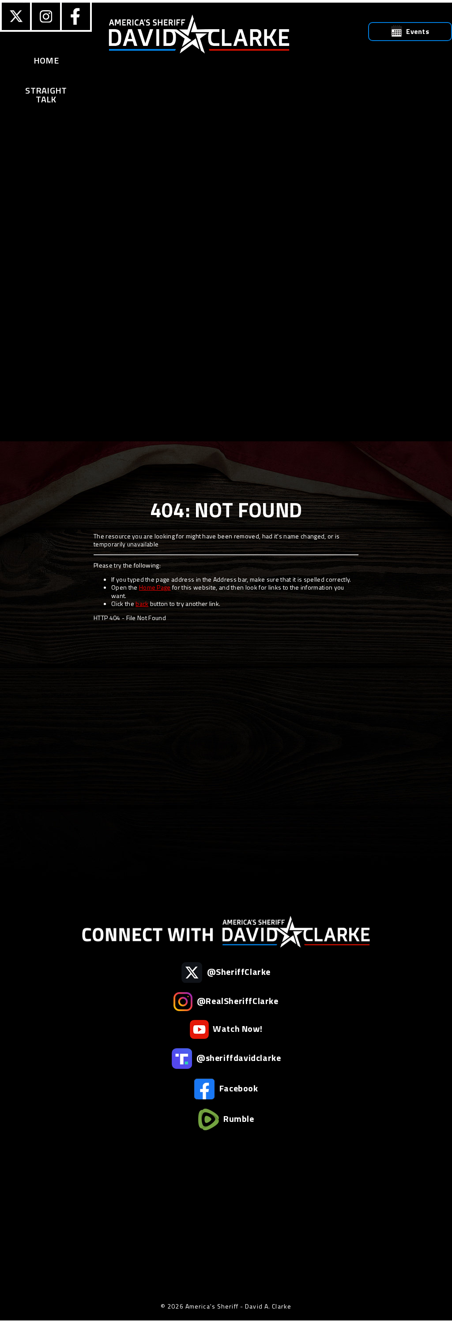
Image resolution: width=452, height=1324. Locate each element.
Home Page (155, 587)
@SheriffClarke (238, 971)
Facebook (237, 1088)
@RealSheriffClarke (236, 1000)
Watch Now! (237, 1028)
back (142, 603)
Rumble (237, 1118)
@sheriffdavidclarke (238, 1057)
